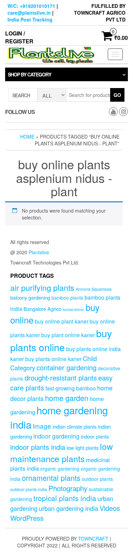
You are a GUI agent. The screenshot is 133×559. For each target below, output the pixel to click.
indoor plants (95, 436)
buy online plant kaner (61, 321)
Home (27, 136)
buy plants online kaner (53, 358)
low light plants (82, 447)
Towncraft (93, 538)
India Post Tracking (30, 19)
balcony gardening (30, 297)
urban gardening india (68, 508)
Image (42, 425)
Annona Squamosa (94, 289)
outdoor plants (97, 478)
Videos (110, 508)
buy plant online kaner (68, 335)
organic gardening (59, 468)
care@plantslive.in (29, 12)
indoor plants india (37, 447)
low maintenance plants (61, 452)
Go (117, 94)
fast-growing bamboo (70, 388)
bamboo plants (67, 297)
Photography (67, 488)
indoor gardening (56, 436)
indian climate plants (75, 426)
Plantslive (39, 252)
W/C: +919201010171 (31, 5)
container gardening (66, 367)
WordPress (27, 518)
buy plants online (61, 340)
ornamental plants (51, 477)
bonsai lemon (73, 309)
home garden (66, 397)
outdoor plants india (28, 489)
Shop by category (29, 74)
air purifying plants (42, 287)
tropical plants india (64, 498)
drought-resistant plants (61, 377)
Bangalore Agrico (42, 308)
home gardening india (59, 417)
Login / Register (19, 37)
